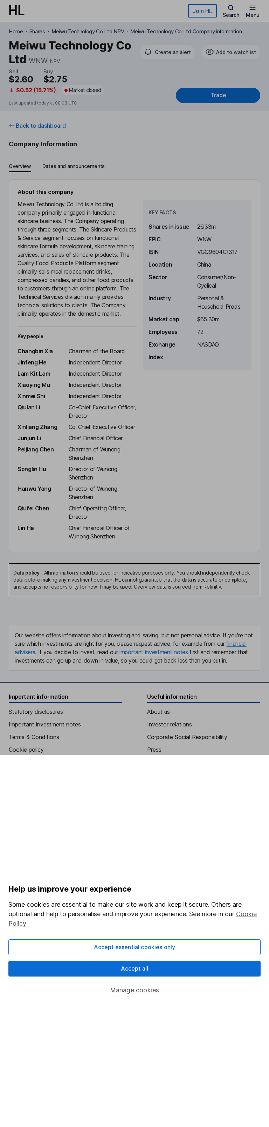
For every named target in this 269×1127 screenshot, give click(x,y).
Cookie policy (26, 749)
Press (154, 749)
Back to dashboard (41, 125)
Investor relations (169, 724)
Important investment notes (45, 724)
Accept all (135, 968)
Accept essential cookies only (134, 947)
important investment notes (153, 652)
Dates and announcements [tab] (73, 166)
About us (158, 711)
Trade (218, 95)
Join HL (202, 10)
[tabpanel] (134, 365)
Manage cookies (134, 990)
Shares (37, 31)
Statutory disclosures (36, 711)
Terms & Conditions (34, 736)
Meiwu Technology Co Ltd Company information (186, 31)
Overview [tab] (20, 166)
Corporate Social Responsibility (187, 736)
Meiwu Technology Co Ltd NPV (87, 31)
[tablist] (57, 167)
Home (16, 31)
